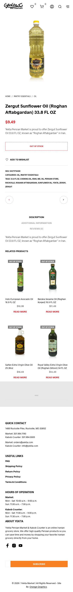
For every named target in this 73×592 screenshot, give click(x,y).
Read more (20, 311)
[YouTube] (20, 545)
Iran (34, 179)
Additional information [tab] (36, 223)
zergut (8, 187)
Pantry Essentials (22, 96)
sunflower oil (45, 183)
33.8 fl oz (15, 179)
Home (7, 96)
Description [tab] (36, 217)
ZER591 (62, 183)
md (39, 179)
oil (42, 179)
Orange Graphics (38, 586)
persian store (51, 179)
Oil (35, 96)
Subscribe (39, 564)
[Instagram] (14, 545)
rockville (10, 183)
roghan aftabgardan (26, 183)
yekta (55, 183)
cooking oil (25, 179)
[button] (33, 4)
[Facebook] (7, 545)
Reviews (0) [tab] (36, 228)
